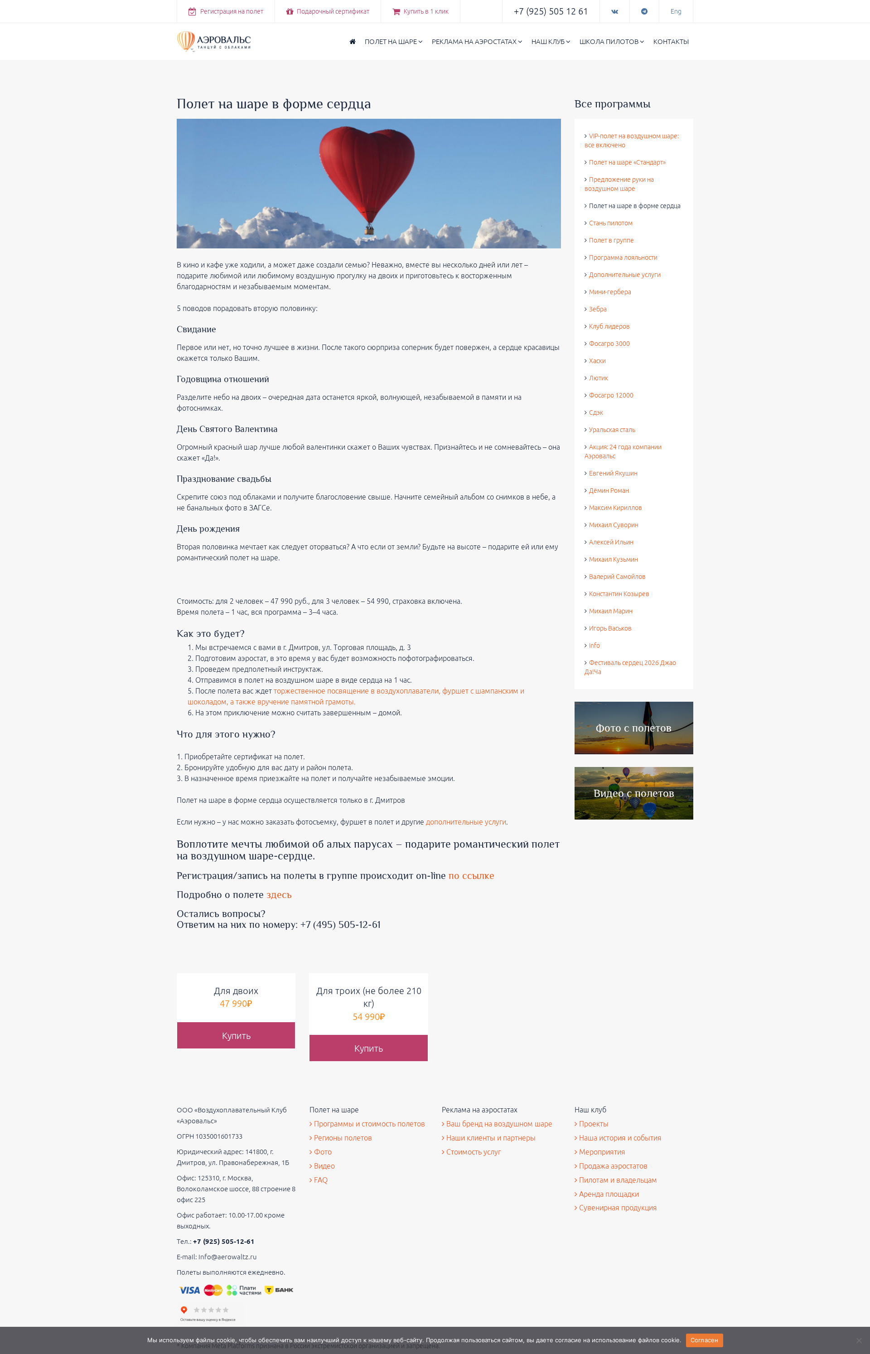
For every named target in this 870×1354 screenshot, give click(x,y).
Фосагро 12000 (611, 395)
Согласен (705, 1340)
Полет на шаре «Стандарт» (627, 162)
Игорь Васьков (610, 628)
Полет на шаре (391, 41)
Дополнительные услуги (625, 274)
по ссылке (471, 875)
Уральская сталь (612, 429)
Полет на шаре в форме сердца (635, 205)
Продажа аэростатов (612, 1166)
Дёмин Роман (609, 490)
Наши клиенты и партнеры (490, 1138)
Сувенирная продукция (617, 1208)
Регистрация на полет (231, 11)
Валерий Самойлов (617, 576)
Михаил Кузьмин (613, 559)
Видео (323, 1166)
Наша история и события (619, 1138)
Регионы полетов (342, 1138)
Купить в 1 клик (425, 11)
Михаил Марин (611, 611)
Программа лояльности (623, 257)
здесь (280, 894)
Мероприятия (601, 1152)
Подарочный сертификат (332, 11)
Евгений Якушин (613, 473)
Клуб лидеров (609, 326)
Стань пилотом (611, 223)
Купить (236, 1035)
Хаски (597, 360)
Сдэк (596, 412)
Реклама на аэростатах (475, 41)
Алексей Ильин (611, 542)
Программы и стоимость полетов (368, 1124)
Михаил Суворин (613, 525)
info (594, 645)
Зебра (598, 309)
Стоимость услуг (473, 1152)
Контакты (671, 41)
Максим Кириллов (615, 507)
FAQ (320, 1180)
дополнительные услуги (466, 822)
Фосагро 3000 (609, 343)
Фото (322, 1152)
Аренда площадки (608, 1194)
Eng (676, 11)
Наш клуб (549, 41)
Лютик (598, 378)
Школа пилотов (610, 41)
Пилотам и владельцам (617, 1180)
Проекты (593, 1124)
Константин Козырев (619, 593)
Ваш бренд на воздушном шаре (498, 1124)
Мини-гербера (610, 292)
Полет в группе (611, 240)
